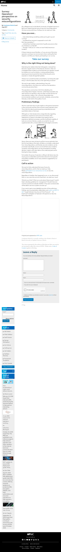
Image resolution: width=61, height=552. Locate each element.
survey (4, 34)
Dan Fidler (7, 470)
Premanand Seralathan (7, 359)
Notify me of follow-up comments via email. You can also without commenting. (39, 295)
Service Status (25, 548)
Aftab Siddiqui (8, 334)
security (14, 33)
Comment (25, 258)
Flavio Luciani (8, 394)
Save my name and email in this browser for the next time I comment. (39, 282)
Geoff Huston (8, 337)
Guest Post (8, 33)
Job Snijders (7, 351)
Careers (32, 548)
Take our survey (40, 59)
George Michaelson (6, 341)
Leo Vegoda (8, 513)
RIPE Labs (39, 235)
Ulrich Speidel (8, 363)
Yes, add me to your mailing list (31, 284)
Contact (27, 546)
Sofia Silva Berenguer (6, 428)
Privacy (21, 546)
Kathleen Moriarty (6, 354)
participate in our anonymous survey (36, 170)
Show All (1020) (8, 367)
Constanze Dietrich (9, 25)
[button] (54, 5)
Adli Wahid (7, 331)
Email (24, 277)
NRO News (39, 546)
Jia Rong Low (8, 348)
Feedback (37, 548)
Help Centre (33, 546)
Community (11, 30)
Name (24, 272)
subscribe (51, 295)
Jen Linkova (7, 345)
